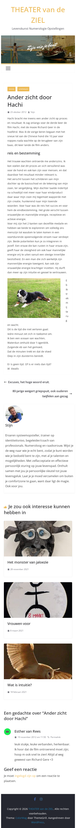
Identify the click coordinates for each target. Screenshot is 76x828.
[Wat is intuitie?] (38, 646)
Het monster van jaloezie (27, 562)
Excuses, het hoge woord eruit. (28, 382)
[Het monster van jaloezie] (38, 523)
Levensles (23, 89)
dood (11, 89)
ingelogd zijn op (25, 776)
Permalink (55, 737)
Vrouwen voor (18, 623)
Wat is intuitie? (19, 685)
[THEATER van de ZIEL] (38, 38)
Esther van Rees (27, 731)
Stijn (33, 112)
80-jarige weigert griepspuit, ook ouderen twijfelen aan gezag (40, 393)
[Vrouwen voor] (38, 585)
